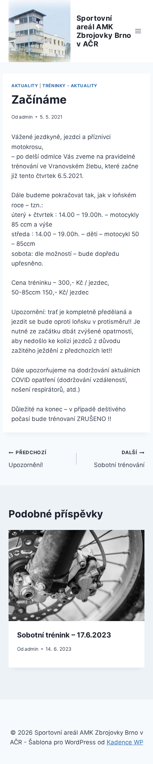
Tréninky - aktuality (69, 85)
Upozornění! (28, 459)
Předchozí (17, 604)
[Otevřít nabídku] (137, 30)
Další (135, 604)
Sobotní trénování (119, 459)
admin (26, 117)
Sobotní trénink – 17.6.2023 (64, 635)
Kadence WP (125, 742)
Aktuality (24, 85)
